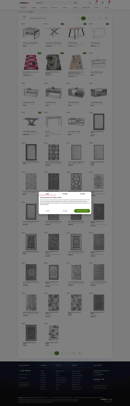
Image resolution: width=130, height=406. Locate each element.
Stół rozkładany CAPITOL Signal (53, 43)
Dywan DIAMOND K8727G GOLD (76, 282)
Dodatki (107, 7)
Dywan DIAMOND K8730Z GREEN (74, 313)
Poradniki (43, 373)
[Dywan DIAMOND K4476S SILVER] (99, 122)
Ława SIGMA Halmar (51, 102)
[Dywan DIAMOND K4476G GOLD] (31, 152)
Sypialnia (34, 7)
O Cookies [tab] (82, 193)
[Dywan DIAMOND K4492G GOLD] (31, 181)
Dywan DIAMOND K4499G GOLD (76, 221)
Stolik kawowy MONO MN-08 (30, 43)
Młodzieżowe (44, 7)
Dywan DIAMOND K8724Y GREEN (52, 252)
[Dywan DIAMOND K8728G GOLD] (99, 272)
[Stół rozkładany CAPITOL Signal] (54, 33)
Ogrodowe (75, 7)
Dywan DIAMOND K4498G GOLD (54, 221)
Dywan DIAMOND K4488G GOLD (76, 162)
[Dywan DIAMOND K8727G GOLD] (76, 272)
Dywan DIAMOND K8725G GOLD (76, 251)
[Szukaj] (76, 3)
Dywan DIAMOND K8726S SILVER (52, 282)
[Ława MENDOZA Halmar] (99, 62)
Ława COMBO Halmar (73, 102)
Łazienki (96, 7)
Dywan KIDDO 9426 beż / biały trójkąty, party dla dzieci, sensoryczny (75, 72)
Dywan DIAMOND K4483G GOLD (54, 162)
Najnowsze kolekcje (77, 387)
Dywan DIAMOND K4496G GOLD (31, 221)
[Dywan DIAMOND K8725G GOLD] (76, 242)
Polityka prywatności (61, 377)
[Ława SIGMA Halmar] (54, 92)
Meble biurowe (75, 384)
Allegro (57, 375)
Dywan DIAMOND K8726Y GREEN (97, 252)
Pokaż (24, 16)
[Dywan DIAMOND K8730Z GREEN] (76, 302)
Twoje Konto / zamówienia (100, 386)
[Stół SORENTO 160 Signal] (31, 122)
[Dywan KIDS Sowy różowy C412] (31, 62)
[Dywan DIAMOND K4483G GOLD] (54, 152)
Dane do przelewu (60, 382)
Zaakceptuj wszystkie (82, 211)
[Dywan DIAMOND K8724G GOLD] (31, 242)
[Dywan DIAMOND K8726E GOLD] (31, 272)
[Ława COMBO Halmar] (76, 92)
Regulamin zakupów (61, 380)
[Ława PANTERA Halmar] (99, 92)
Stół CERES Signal (95, 43)
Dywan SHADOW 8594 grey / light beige (53, 72)
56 (100, 18)
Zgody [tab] (47, 193)
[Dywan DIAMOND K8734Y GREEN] (54, 333)
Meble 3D (43, 389)
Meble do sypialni (76, 373)
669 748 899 (26, 371)
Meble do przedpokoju (77, 375)
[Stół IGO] (54, 122)
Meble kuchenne (76, 382)
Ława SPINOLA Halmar (28, 102)
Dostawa (58, 384)
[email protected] (27, 379)
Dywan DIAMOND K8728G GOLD (99, 282)
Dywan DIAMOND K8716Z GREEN (97, 222)
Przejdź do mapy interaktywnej (101, 370)
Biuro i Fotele (55, 7)
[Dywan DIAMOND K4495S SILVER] (99, 181)
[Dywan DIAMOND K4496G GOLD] (31, 212)
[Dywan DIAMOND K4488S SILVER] (99, 152)
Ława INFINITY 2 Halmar (74, 131)
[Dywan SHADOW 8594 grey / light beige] (54, 62)
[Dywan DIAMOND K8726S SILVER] (54, 272)
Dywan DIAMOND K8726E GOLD (31, 282)
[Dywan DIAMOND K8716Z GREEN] (99, 212)
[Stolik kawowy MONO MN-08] (31, 33)
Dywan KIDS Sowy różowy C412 (31, 72)
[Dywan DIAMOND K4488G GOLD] (76, 152)
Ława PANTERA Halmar (97, 102)
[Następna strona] (106, 18)
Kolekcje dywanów (76, 389)
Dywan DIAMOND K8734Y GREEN (52, 343)
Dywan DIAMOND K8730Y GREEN (52, 313)
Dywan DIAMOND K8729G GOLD (31, 312)
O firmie (58, 373)
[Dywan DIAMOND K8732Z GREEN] (99, 302)
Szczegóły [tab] (65, 193)
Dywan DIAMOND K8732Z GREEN (97, 313)
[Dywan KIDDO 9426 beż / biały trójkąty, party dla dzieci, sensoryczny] (76, 62)
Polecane (43, 377)
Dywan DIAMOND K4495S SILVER (97, 192)
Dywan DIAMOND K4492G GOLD (31, 191)
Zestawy (43, 387)
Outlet (57, 389)
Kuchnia (65, 7)
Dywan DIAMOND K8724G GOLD (31, 251)
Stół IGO (48, 131)
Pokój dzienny (23, 7)
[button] (90, 3)
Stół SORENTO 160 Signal (29, 131)
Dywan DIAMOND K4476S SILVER (97, 132)
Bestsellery (43, 375)
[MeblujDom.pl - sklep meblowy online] (24, 3)
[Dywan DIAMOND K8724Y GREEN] (54, 242)
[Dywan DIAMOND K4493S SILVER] (54, 181)
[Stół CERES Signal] (99, 33)
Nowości (43, 380)
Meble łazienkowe (76, 380)
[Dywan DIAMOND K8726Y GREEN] (99, 242)
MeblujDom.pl (21, 397)
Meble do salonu (76, 371)
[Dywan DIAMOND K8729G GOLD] (31, 302)
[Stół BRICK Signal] (76, 33)
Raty (57, 387)
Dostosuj (65, 211)
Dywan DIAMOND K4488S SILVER (97, 162)
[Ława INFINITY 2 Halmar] (76, 122)
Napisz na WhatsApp (24, 374)
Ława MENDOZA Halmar (97, 72)
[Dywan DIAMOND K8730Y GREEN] (54, 302)
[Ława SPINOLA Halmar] (31, 92)
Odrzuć (48, 211)
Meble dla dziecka (76, 377)
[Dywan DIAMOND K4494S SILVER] (76, 181)
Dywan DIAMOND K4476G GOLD (31, 162)
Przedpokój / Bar (86, 7)
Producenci (43, 382)
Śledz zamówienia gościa (100, 388)
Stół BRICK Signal (72, 43)
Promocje (43, 384)
